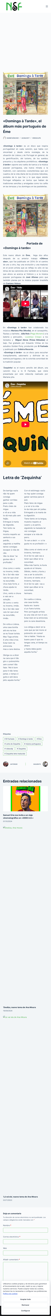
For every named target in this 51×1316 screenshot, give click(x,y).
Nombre (7, 1225)
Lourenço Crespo (33, 337)
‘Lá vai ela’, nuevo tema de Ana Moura (20, 1197)
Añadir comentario (11, 1259)
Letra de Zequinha (12, 744)
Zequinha (21, 749)
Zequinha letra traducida (15, 754)
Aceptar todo (25, 1299)
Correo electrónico (11, 1237)
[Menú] (47, 6)
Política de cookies (10, 1294)
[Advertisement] (25, 39)
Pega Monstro (37, 333)
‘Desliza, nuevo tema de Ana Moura (19, 1007)
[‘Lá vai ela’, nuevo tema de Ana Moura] (25, 1104)
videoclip (9, 749)
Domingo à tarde (25, 739)
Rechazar (25, 1305)
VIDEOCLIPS (36, 138)
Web (5, 1248)
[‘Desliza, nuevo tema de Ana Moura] (25, 915)
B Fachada (9, 739)
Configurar (25, 1311)
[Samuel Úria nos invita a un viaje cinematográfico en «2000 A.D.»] (25, 798)
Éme (39, 739)
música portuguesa (32, 744)
